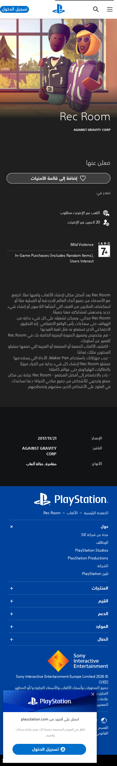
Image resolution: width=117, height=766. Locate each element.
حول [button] (104, 526)
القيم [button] (103, 601)
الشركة (102, 565)
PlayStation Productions (88, 558)
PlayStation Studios (91, 550)
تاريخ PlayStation (95, 573)
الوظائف (102, 542)
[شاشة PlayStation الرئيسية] (58, 9)
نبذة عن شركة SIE (94, 534)
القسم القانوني (102, 730)
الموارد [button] (102, 626)
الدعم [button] (103, 613)
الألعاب (72, 512)
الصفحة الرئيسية (96, 512)
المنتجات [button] (100, 588)
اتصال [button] (103, 639)
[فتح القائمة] (110, 9)
